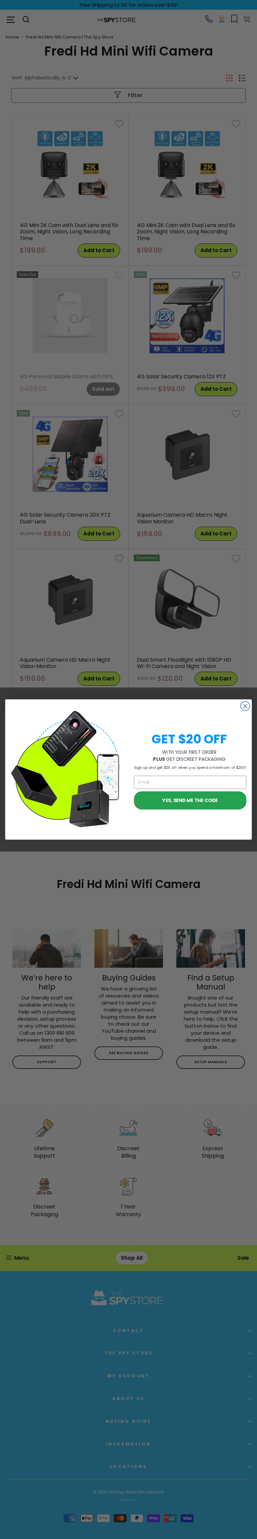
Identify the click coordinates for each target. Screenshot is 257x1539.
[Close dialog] (245, 706)
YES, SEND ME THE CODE (190, 800)
